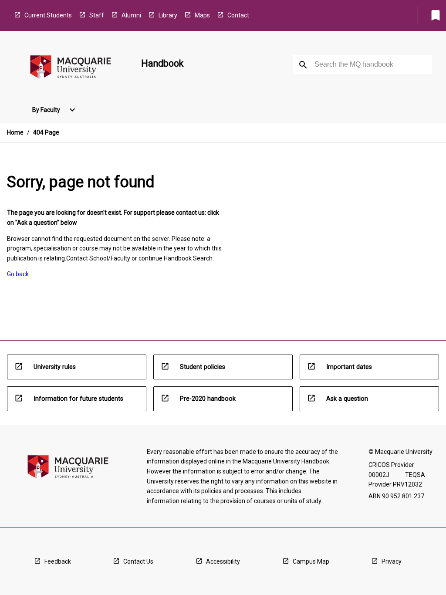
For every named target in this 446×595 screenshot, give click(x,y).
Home (15, 132)
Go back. (18, 273)
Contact (238, 15)
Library (168, 15)
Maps (202, 15)
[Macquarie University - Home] (70, 68)
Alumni (131, 15)
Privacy (392, 561)
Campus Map (311, 561)
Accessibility (223, 561)
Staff (96, 15)
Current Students (48, 15)
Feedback (57, 561)
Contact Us (138, 561)
